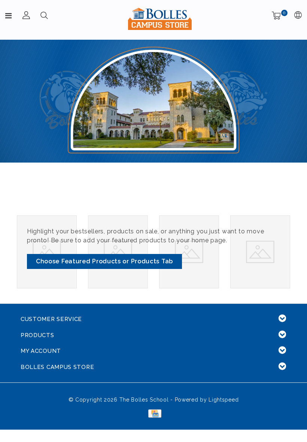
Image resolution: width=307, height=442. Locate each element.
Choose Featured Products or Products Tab (104, 261)
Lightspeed (223, 400)
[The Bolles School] (160, 18)
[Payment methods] (153, 413)
